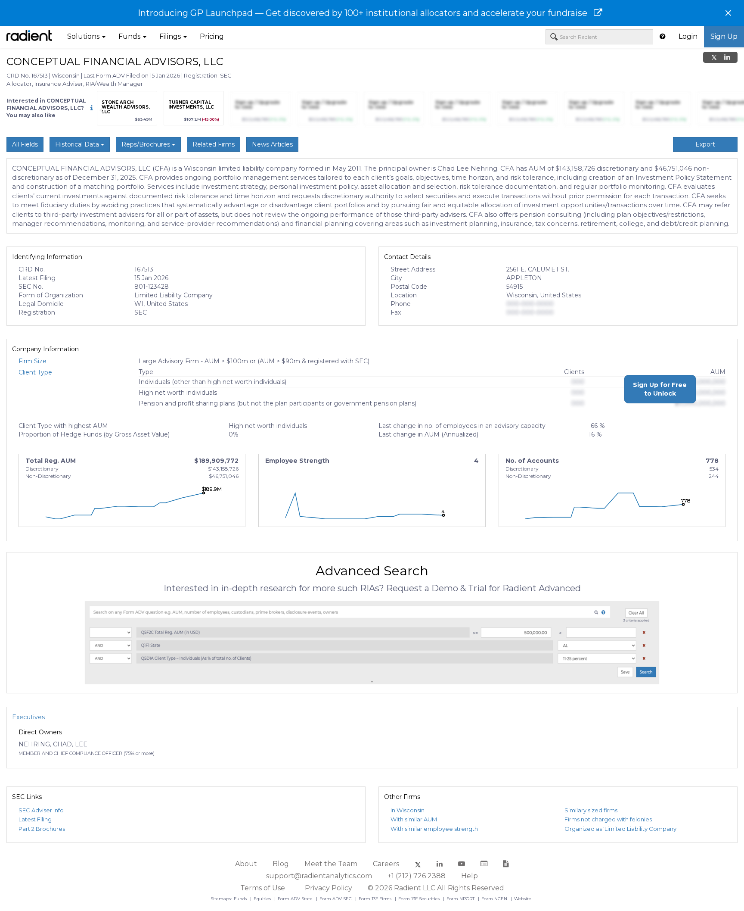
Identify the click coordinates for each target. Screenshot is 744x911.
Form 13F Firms (376, 899)
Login (688, 36)
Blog (281, 864)
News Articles (272, 144)
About (246, 864)
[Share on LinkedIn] (727, 57)
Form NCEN (494, 899)
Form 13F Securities (419, 899)
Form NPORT (461, 899)
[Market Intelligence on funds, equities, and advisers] (29, 36)
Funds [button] (130, 36)
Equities (263, 899)
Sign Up (724, 36)
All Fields (25, 144)
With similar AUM (414, 819)
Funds (241, 899)
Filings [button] (171, 36)
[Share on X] (714, 57)
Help (469, 876)
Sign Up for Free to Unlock (660, 389)
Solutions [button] (84, 36)
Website (522, 899)
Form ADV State (296, 899)
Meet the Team (330, 864)
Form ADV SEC (336, 899)
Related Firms (213, 144)
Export (705, 144)
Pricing (212, 36)
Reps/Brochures (146, 144)
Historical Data (78, 144)
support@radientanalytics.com (319, 876)
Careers (386, 864)
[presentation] (101, 110)
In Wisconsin (408, 810)
